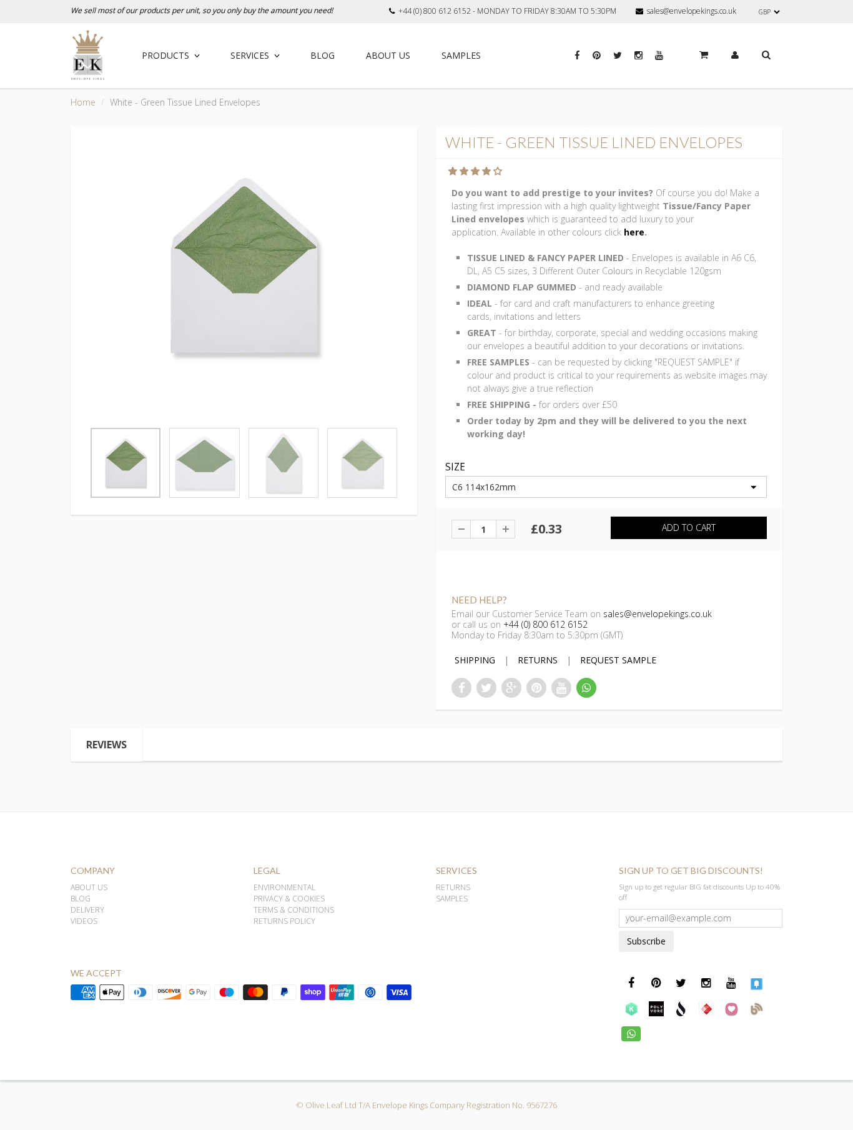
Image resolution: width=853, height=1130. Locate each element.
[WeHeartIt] (731, 1008)
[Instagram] (638, 61)
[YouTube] (659, 61)
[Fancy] (756, 983)
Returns (453, 887)
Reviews (106, 744)
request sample (618, 660)
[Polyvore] (656, 1008)
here (634, 232)
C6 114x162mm (484, 487)
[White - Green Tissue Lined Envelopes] (244, 265)
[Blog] (756, 1008)
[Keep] (631, 1008)
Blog (322, 55)
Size (455, 467)
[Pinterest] (596, 61)
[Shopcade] (681, 1008)
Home (83, 102)
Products (165, 55)
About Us (388, 55)
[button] (476, 171)
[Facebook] (577, 61)
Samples (461, 55)
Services (249, 55)
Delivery (87, 909)
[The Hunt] (706, 1008)
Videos (84, 921)
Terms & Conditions (294, 909)
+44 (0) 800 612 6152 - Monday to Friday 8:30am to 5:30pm (507, 11)
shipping (475, 660)
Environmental (284, 887)
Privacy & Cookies (289, 898)
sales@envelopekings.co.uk (691, 11)
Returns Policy (284, 921)
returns (538, 660)
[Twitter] (617, 61)
